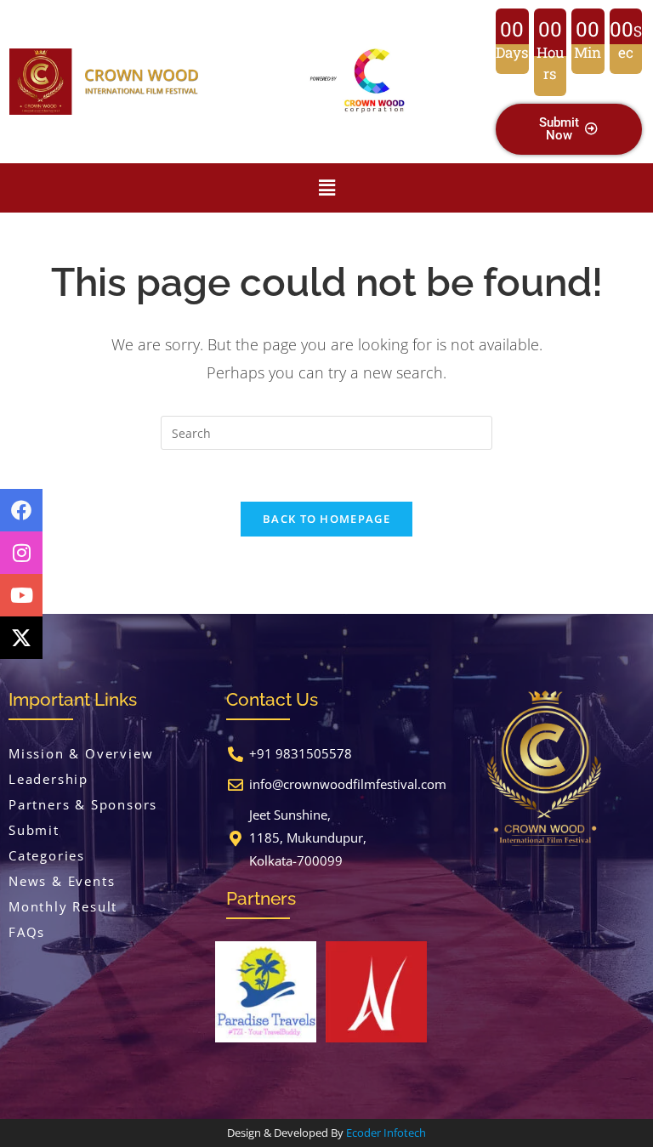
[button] (327, 188)
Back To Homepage (326, 518)
